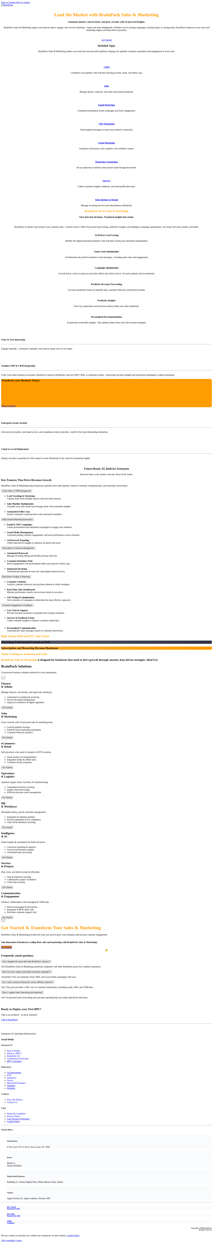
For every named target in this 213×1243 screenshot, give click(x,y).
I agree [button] (19, 1240)
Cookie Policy (73, 1235)
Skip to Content (8, 2)
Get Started (106, 40)
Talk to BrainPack (9, 1019)
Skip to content (23, 2)
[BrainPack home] (7, 5)
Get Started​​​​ (6, 947)
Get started (6, 7)
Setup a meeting (8, 406)
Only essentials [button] (8, 1240)
